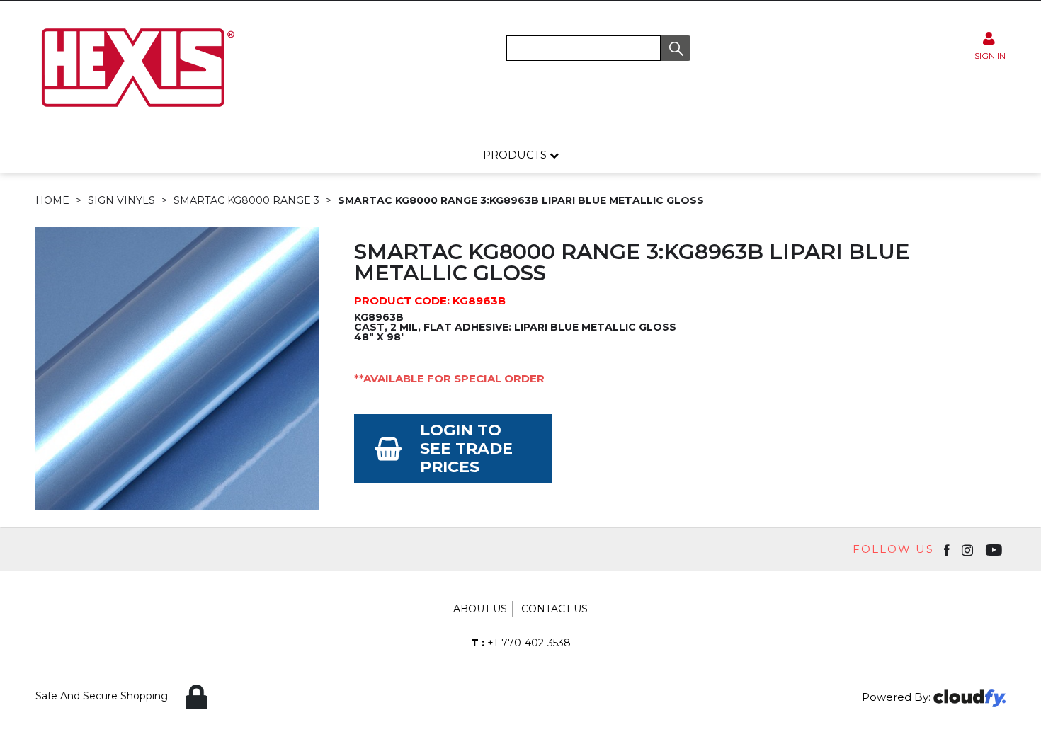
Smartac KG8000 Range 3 (246, 200)
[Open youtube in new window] (995, 549)
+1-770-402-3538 (521, 642)
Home (52, 200)
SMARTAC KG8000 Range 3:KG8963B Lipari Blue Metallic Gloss (521, 200)
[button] (675, 48)
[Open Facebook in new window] (948, 549)
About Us (480, 608)
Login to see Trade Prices (466, 448)
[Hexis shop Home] (136, 111)
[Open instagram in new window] (969, 549)
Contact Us (554, 608)
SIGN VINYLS (121, 200)
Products (516, 154)
